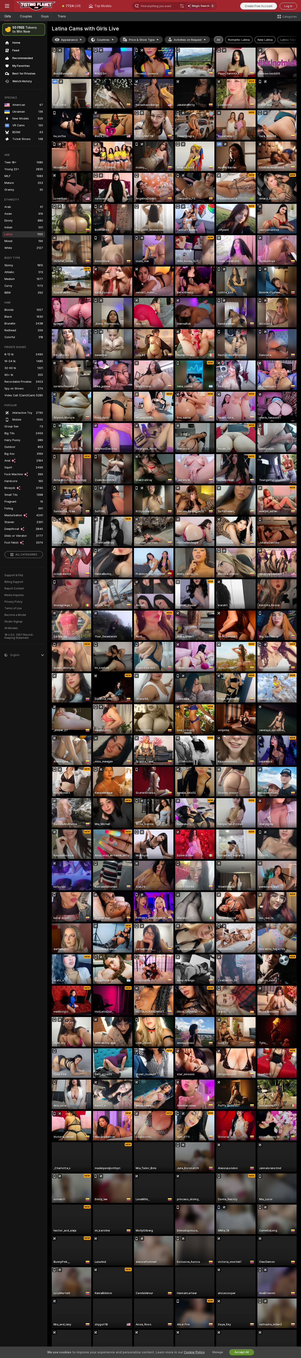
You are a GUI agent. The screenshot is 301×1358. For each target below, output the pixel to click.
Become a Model (15, 615)
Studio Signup (13, 621)
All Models (11, 628)
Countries (103, 39)
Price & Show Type (141, 39)
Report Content (14, 588)
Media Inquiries (14, 595)
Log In (288, 6)
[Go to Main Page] (36, 6)
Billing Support (13, 581)
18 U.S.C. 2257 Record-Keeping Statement (19, 636)
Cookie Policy (194, 1352)
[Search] (182, 6)
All (218, 39)
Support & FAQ (13, 575)
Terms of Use (13, 608)
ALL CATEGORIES (26, 554)
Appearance (69, 39)
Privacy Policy (13, 601)
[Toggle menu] (7, 6)
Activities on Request (188, 39)
